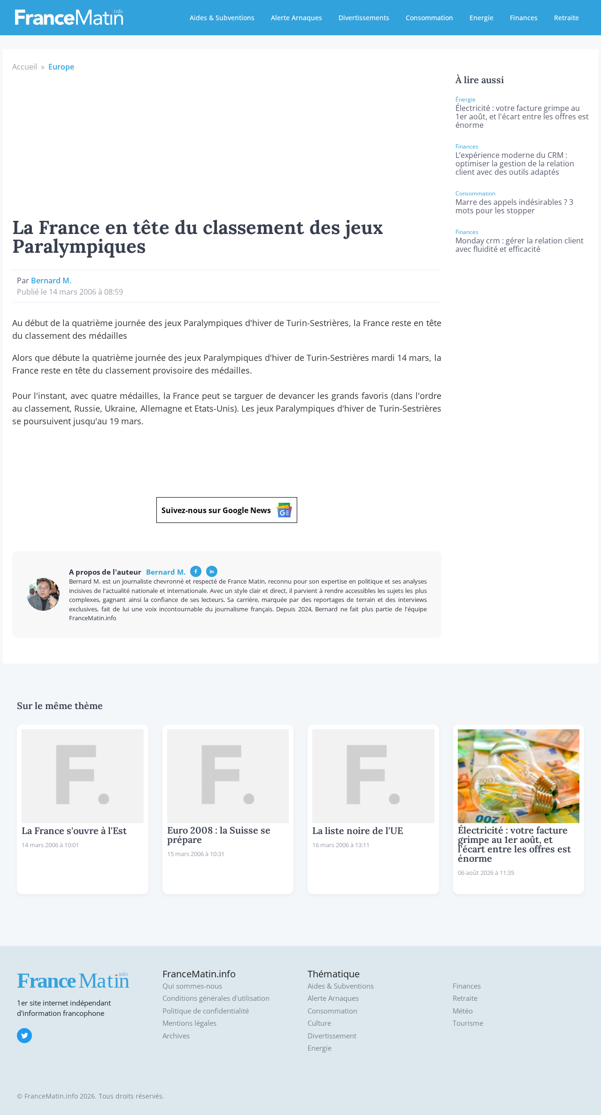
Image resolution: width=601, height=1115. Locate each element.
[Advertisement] (226, 143)
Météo (463, 1010)
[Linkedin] (211, 571)
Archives (176, 1035)
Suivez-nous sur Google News (216, 510)
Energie (481, 17)
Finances (524, 17)
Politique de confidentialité (205, 1010)
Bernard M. (51, 280)
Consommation (429, 17)
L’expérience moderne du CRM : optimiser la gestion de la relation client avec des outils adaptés (514, 163)
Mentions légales (189, 1023)
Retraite (566, 17)
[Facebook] (195, 571)
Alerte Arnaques (296, 17)
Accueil (24, 67)
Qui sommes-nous (192, 986)
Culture (319, 1023)
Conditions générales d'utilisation (216, 998)
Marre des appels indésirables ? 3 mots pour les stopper (514, 206)
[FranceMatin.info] (69, 16)
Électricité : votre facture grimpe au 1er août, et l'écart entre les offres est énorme (522, 116)
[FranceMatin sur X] (24, 1035)
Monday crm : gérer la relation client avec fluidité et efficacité (519, 244)
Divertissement (332, 1035)
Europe (61, 67)
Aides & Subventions (222, 17)
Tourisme (468, 1023)
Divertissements (364, 17)
